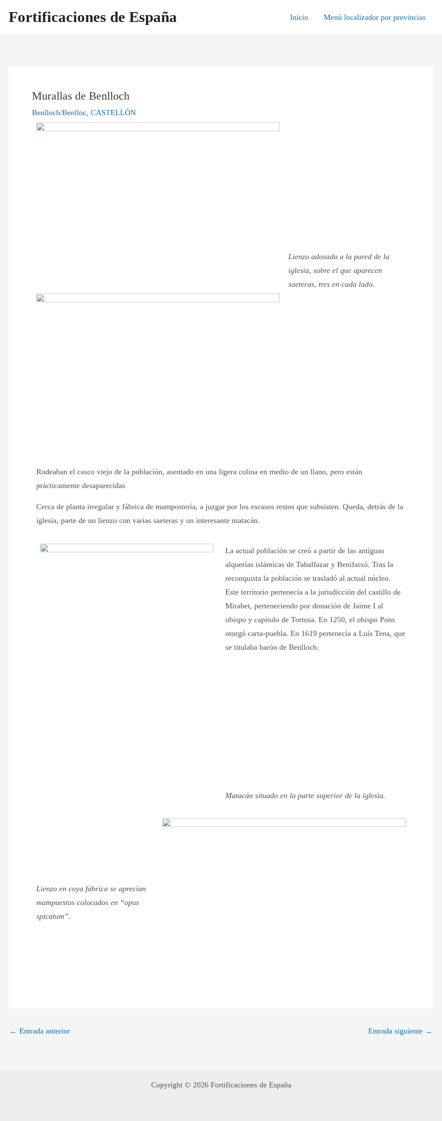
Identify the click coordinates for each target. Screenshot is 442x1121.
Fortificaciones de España (93, 17)
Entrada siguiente (400, 1031)
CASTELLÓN (113, 112)
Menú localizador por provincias (375, 17)
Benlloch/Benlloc (59, 112)
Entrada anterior (39, 1031)
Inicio (299, 17)
